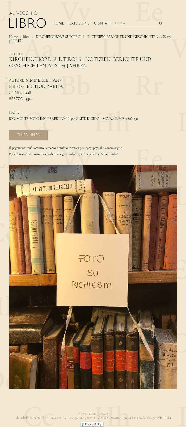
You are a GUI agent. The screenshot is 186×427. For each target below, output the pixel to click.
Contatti (103, 23)
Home (58, 23)
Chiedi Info (28, 135)
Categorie (79, 23)
